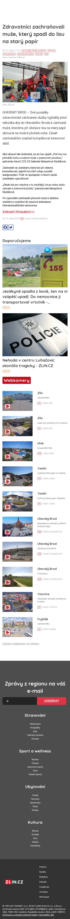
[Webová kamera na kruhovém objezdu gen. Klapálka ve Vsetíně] (17, 501)
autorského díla (46, 915)
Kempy (35, 810)
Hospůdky (35, 727)
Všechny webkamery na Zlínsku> (20, 643)
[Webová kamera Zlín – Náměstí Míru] (17, 401)
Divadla (35, 834)
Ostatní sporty (35, 774)
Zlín (40, 393)
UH (39, 453)
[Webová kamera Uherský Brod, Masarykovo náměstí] (17, 527)
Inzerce (42, 867)
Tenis (35, 770)
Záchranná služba (25, 54)
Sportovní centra (35, 767)
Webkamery (16, 380)
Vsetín (41, 468)
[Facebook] (5, 227)
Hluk (40, 443)
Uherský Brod (9, 54)
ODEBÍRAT (51, 701)
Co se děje (26, 51)
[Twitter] (11, 227)
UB (46, 54)
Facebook (44, 887)
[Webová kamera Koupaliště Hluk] (17, 451)
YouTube (43, 892)
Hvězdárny (35, 845)
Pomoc (51, 51)
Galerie (35, 842)
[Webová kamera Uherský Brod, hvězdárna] (17, 577)
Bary (35, 731)
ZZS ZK (39, 54)
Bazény (35, 759)
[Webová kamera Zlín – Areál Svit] (17, 426)
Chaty (35, 806)
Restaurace (35, 724)
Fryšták (42, 619)
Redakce (43, 877)
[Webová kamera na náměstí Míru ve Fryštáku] (17, 627)
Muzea (35, 831)
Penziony (35, 799)
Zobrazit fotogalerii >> (18, 211)
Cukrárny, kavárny (35, 735)
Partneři (42, 882)
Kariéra (42, 872)
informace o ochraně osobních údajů (19, 915)
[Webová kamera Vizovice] (17, 602)
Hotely (35, 795)
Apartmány (35, 802)
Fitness (35, 763)
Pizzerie (35, 739)
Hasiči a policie (38, 51)
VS (39, 479)
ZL (39, 403)
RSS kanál (44, 897)
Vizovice (43, 594)
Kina (35, 838)
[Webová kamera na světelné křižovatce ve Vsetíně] (17, 476)
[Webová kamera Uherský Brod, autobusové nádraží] (17, 552)
